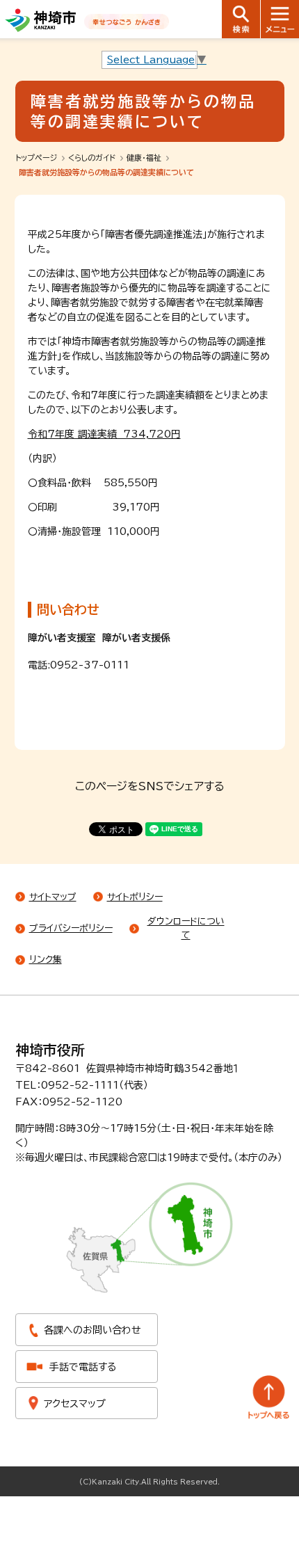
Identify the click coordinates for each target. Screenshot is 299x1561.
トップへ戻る (269, 1397)
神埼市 (40, 20)
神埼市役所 (50, 1050)
